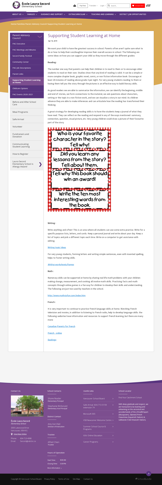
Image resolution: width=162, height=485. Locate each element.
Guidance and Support (52, 14)
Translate (92, 6)
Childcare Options (20, 88)
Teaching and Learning (102, 14)
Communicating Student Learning (21, 145)
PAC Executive (19, 43)
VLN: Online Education (92, 435)
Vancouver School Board (94, 398)
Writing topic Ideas (57, 247)
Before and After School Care (24, 103)
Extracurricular (77, 14)
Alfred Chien (53, 442)
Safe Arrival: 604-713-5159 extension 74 (95, 406)
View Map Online (20, 434)
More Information (53, 468)
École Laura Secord (36, 4)
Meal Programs (20, 111)
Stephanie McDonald (57, 406)
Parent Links (18, 74)
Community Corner (21, 62)
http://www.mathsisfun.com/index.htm (67, 295)
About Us (17, 14)
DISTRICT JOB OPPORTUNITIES (133, 14)
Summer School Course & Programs (94, 427)
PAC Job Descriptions (22, 68)
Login (102, 6)
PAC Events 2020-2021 (23, 94)
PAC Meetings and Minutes (24, 49)
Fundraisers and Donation (21, 135)
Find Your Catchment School (130, 397)
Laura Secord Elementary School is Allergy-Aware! (23, 164)
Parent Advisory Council (21, 37)
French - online (55, 333)
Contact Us (88, 479)
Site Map (76, 479)
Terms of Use (63, 479)
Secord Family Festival (22, 56)
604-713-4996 (26, 438)
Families (31, 14)
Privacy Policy (49, 479)
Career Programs (90, 441)
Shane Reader (54, 398)
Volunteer (17, 126)
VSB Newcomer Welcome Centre (97, 420)
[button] (40, 36)
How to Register (20, 153)
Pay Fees (83, 6)
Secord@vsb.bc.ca (28, 441)
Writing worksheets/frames (61, 264)
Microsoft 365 (89, 414)
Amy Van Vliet (54, 424)
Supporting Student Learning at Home (26, 81)
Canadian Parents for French (61, 326)
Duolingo (52, 339)
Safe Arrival (18, 119)
